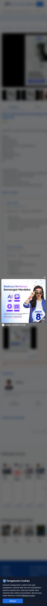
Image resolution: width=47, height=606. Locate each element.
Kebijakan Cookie (28, 595)
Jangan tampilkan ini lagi (15, 325)
